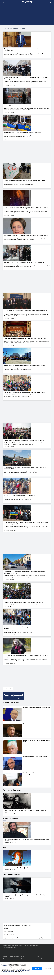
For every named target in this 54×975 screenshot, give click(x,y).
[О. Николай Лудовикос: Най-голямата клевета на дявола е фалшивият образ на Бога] (27, 830)
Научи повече (48, 968)
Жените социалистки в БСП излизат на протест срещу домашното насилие (26, 235)
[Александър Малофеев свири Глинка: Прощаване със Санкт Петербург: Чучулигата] (27, 885)
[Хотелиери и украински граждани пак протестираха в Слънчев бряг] (27, 253)
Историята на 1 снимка (26, 959)
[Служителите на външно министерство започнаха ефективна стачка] (27, 171)
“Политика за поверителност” (22, 970)
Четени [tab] (6, 703)
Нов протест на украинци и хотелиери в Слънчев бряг (20, 495)
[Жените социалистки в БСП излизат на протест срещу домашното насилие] (27, 226)
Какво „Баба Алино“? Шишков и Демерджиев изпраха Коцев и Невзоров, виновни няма (35, 773)
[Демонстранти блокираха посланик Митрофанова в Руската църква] (27, 123)
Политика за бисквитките (9, 947)
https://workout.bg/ (9, 935)
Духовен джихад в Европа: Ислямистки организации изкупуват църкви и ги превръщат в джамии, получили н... (36, 757)
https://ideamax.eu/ (8, 931)
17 (15, 635)
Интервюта (12, 961)
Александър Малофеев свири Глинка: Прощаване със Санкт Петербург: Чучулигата (25, 895)
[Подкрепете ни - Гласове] (13, 696)
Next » (11, 688)
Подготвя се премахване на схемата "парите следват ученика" (35, 724)
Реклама (5, 945)
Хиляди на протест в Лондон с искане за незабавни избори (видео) (24, 440)
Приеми (37, 968)
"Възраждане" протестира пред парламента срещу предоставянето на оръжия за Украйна (25, 467)
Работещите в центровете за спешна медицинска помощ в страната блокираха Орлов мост (24, 572)
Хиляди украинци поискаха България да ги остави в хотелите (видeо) (24, 365)
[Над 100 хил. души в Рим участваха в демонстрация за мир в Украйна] (27, 383)
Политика (5, 961)
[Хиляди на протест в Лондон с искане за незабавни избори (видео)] (27, 431)
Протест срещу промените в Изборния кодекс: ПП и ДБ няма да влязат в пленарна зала (25, 311)
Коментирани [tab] (16, 703)
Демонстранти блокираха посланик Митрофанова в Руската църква (24, 132)
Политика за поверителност (31, 945)
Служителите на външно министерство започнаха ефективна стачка (24, 180)
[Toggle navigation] (51, 2)
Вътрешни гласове (10, 819)
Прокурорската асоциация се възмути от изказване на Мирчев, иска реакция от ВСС (24, 49)
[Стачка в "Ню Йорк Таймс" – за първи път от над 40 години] (27, 96)
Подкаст (5, 959)
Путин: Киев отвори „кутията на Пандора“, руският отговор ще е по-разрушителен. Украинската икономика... (36, 708)
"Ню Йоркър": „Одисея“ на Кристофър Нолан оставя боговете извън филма (26, 868)
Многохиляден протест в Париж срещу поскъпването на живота (23, 600)
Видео (22, 956)
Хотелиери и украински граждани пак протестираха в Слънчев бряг (24, 262)
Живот (37, 956)
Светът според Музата (26, 961)
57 (15, 530)
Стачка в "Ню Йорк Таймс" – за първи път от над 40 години (21, 105)
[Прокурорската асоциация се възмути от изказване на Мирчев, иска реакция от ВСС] (27, 39)
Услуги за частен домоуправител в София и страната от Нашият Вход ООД (23, 938)
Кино (5, 847)
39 (15, 606)
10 (14, 242)
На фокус (5, 956)
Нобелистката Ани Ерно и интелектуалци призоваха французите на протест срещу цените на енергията (26, 656)
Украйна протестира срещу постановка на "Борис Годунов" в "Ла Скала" (25, 338)
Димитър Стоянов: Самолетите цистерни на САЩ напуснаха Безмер (36, 741)
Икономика (12, 959)
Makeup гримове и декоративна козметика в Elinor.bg (17, 925)
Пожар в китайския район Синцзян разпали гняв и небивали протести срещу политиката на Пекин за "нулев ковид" (26, 208)
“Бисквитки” (4, 965)
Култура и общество (14, 956)
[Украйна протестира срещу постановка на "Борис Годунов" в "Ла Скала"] (27, 329)
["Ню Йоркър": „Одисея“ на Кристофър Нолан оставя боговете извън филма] (27, 858)
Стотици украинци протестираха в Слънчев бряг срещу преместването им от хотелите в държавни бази (27, 523)
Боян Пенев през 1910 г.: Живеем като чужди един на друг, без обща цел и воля (26, 811)
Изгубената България (12, 790)
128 (15, 139)
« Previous (6, 688)
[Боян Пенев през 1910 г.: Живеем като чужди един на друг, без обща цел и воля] (27, 801)
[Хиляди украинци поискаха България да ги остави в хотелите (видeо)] (27, 356)
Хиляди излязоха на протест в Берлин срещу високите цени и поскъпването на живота (26, 627)
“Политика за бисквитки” (8, 971)
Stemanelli (6, 928)
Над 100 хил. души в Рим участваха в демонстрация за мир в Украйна (24, 392)
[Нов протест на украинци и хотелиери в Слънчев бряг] (27, 486)
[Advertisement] (27, 15)
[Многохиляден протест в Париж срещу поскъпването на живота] (27, 591)
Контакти (11, 945)
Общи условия (18, 945)
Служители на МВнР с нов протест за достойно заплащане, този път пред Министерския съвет (26, 78)
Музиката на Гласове (11, 874)
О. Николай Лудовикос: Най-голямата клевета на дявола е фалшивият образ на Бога (26, 839)
